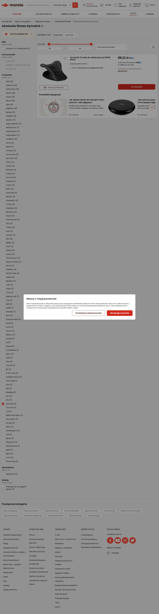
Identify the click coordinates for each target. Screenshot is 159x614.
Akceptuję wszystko (119, 313)
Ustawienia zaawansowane (88, 313)
